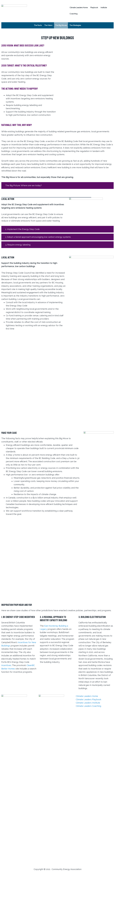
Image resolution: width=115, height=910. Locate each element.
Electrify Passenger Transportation (82, 32)
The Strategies (75, 25)
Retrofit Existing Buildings (80, 40)
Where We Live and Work (60, 38)
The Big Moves (61, 25)
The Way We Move (60, 31)
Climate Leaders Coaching (88, 706)
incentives (6, 665)
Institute (104, 8)
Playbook (94, 8)
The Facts (38, 25)
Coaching (73, 14)
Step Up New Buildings (83, 47)
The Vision (48, 25)
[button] (57, 185)
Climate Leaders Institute (88, 703)
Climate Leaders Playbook (88, 699)
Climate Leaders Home (79, 8)
